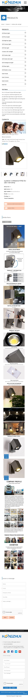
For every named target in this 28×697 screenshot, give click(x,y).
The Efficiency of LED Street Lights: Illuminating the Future (13, 99)
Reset (13, 687)
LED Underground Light (7, 62)
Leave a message (8, 578)
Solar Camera (5, 77)
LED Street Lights (6, 33)
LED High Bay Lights (6, 40)
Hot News (5, 89)
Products (8, 24)
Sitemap (25, 693)
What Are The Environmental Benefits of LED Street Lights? (13, 114)
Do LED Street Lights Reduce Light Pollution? (12, 96)
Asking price (11, 208)
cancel (12, 617)
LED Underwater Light (7, 59)
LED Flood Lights (6, 37)
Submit (6, 687)
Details (6, 222)
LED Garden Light (6, 55)
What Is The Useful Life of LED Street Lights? (11, 105)
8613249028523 (7, 137)
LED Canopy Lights (6, 44)
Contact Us (5, 119)
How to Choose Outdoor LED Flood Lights (11, 92)
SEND (5, 617)
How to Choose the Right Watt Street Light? (12, 107)
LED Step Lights (5, 66)
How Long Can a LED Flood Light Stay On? (12, 94)
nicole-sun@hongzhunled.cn (11, 134)
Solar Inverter (5, 81)
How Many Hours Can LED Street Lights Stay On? (13, 110)
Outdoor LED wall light (16, 24)
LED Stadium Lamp (6, 70)
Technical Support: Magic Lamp (14, 696)
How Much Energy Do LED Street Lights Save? (12, 112)
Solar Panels (5, 73)
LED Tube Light (5, 48)
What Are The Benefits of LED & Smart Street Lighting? (12, 102)
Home (2, 24)
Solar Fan (4, 84)
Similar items (7, 217)
